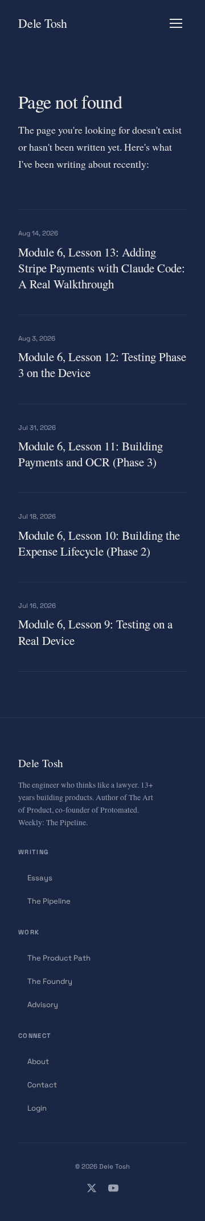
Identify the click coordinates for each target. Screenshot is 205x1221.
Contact (42, 1085)
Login (37, 1108)
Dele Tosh (42, 23)
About (38, 1061)
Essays (39, 878)
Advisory (42, 1004)
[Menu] (176, 23)
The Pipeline (49, 901)
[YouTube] (113, 1190)
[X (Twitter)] (92, 1190)
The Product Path (59, 958)
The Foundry (49, 981)
